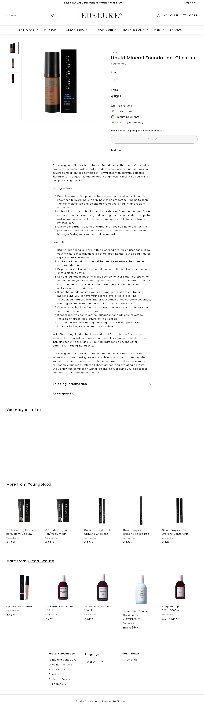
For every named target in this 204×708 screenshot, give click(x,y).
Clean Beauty (41, 561)
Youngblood (119, 63)
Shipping (132, 130)
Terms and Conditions (62, 659)
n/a (115, 79)
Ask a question (64, 393)
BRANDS (176, 30)
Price (114, 90)
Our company (57, 684)
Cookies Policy (58, 674)
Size (114, 72)
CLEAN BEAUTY (77, 30)
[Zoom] (61, 81)
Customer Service (60, 679)
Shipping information (70, 384)
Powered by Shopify (113, 701)
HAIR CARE (106, 30)
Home (114, 52)
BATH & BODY (134, 30)
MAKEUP (50, 30)
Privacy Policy (57, 669)
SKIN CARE (27, 30)
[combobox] (31, 15)
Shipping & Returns (60, 664)
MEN (157, 30)
